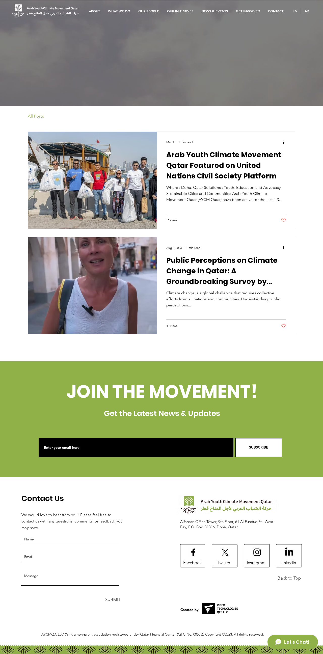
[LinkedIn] (289, 552)
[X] (225, 552)
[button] (148, 11)
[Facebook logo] (193, 552)
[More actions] (285, 142)
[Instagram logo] (257, 552)
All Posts (36, 116)
